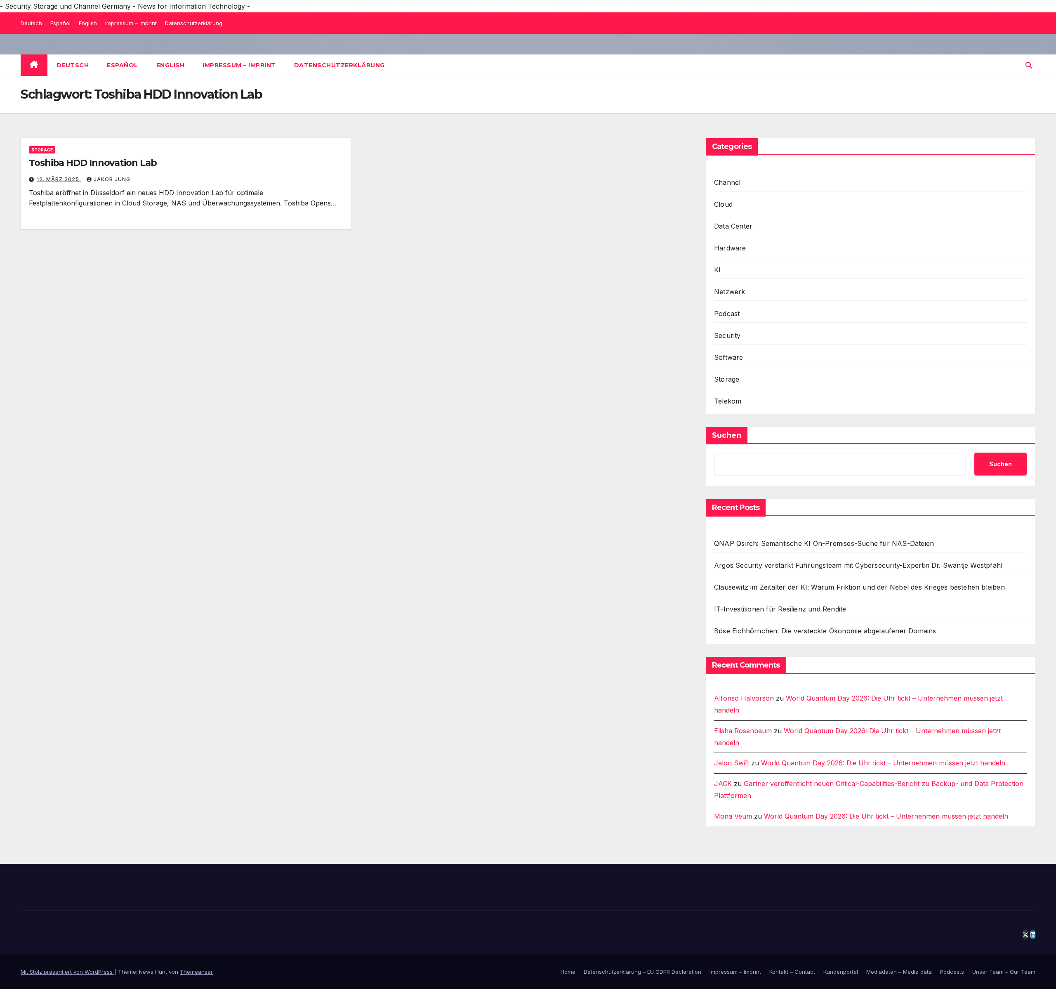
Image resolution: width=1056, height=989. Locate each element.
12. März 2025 (59, 179)
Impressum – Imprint (131, 23)
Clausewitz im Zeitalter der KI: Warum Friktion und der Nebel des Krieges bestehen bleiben (859, 587)
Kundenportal (840, 971)
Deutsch (31, 23)
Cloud (723, 204)
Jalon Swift (731, 763)
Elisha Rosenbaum (743, 731)
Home (568, 971)
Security (727, 335)
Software (728, 357)
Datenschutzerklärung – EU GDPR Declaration (642, 971)
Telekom (727, 401)
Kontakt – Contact (792, 971)
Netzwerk (729, 292)
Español (60, 23)
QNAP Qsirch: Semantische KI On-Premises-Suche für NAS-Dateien (824, 543)
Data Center (733, 226)
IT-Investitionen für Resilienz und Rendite (780, 609)
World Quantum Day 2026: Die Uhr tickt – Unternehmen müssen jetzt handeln (883, 763)
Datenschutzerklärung (193, 23)
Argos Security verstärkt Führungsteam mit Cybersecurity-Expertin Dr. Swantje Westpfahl (858, 565)
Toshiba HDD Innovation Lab (92, 162)
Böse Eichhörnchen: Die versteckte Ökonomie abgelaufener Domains (825, 631)
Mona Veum (733, 816)
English (88, 23)
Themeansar (196, 971)
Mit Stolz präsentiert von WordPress (67, 971)
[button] (1028, 65)
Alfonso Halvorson (744, 698)
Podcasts (952, 971)
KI (717, 270)
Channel (727, 182)
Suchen (726, 435)
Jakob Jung (112, 179)
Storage (42, 149)
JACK (723, 783)
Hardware (730, 248)
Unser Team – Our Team (1003, 971)
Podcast (727, 313)
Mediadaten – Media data (899, 971)
